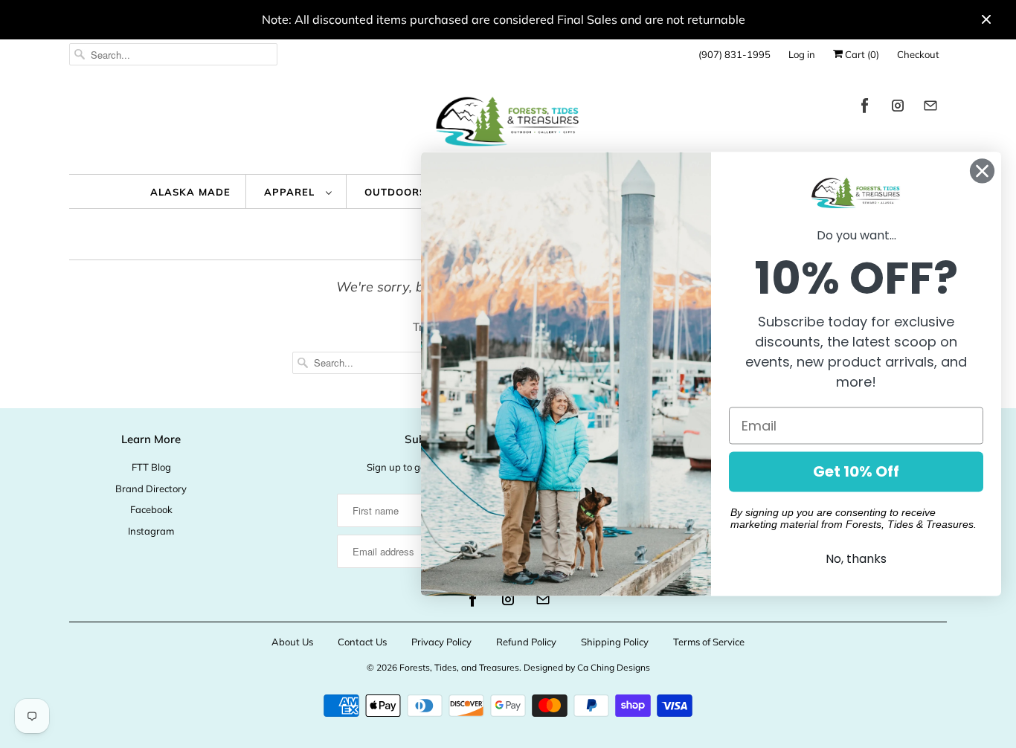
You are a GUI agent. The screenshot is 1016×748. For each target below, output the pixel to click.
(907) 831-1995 (734, 54)
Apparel (291, 192)
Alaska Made (190, 192)
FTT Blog (151, 467)
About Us (292, 642)
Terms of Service (709, 642)
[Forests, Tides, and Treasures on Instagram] (897, 108)
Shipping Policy (615, 642)
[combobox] (173, 54)
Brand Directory (151, 488)
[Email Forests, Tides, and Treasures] (930, 108)
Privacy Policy (441, 642)
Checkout (918, 54)
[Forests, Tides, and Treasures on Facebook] (865, 108)
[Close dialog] (982, 171)
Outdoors (397, 192)
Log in (801, 54)
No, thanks (856, 559)
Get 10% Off (856, 472)
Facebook (151, 509)
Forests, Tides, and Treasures (459, 667)
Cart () (861, 54)
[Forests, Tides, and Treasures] (508, 125)
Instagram (151, 531)
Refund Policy (526, 642)
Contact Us (362, 642)
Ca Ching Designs (613, 667)
